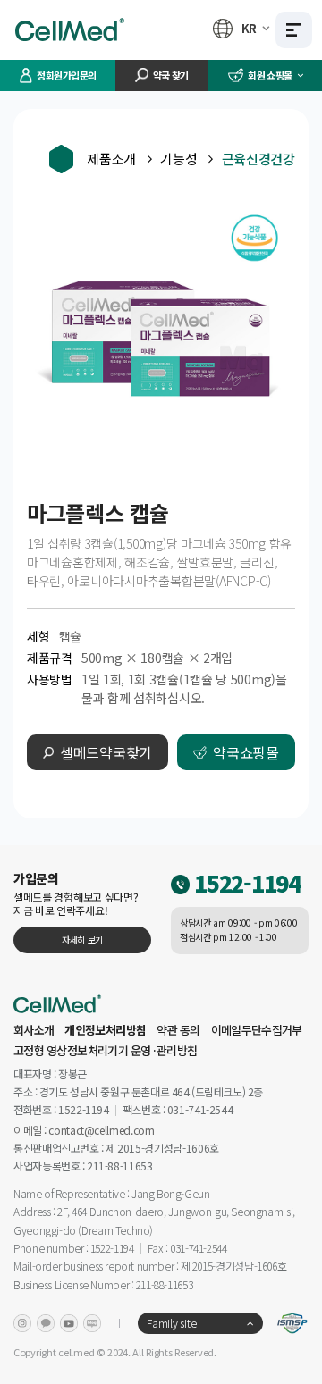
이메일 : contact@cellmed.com (84, 1129)
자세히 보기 (82, 939)
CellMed (70, 29)
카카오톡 (46, 1323)
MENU (293, 30)
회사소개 (33, 1030)
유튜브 (69, 1323)
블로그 (92, 1323)
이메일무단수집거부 (256, 1030)
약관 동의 (178, 1030)
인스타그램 (22, 1323)
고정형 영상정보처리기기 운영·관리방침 (105, 1050)
